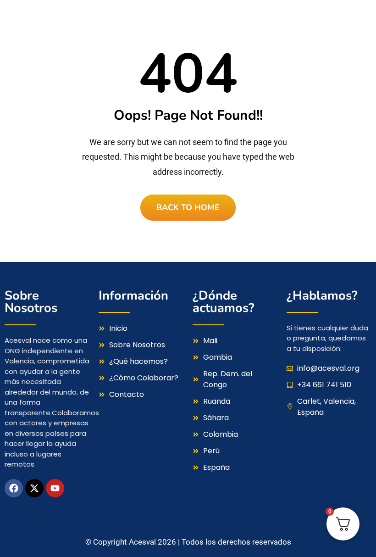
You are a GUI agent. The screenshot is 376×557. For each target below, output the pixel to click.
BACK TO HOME (188, 207)
